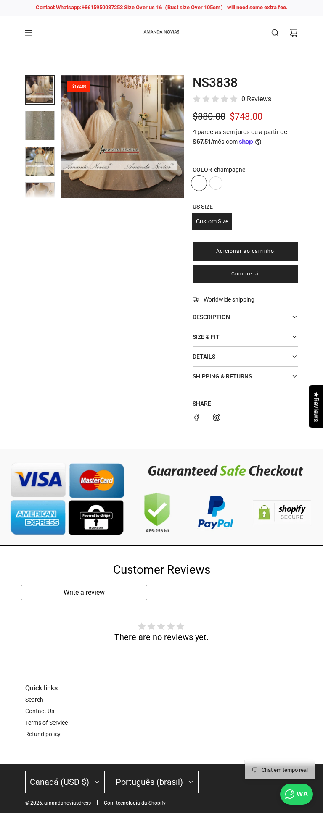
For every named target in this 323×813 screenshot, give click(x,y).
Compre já (245, 274)
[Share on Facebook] (197, 418)
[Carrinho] (293, 33)
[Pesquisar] (275, 33)
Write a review (84, 592)
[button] (67, 136)
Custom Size (212, 221)
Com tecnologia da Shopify (135, 803)
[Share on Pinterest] (216, 418)
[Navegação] (28, 33)
